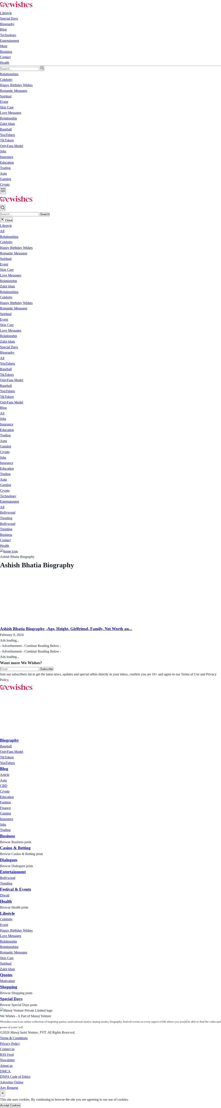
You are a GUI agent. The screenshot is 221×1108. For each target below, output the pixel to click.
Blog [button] (3, 29)
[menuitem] (6, 746)
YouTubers (7, 363)
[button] (6, 226)
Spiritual (5, 259)
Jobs (3, 419)
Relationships (9, 237)
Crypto (4, 452)
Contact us (7, 1049)
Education (7, 430)
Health (4, 62)
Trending (6, 518)
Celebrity (6, 242)
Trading (5, 435)
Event (4, 264)
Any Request (9, 1087)
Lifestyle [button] (6, 13)
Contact (5, 57)
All (2, 231)
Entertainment (9, 40)
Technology (8, 35)
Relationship (8, 281)
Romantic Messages (13, 253)
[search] (42, 68)
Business (6, 51)
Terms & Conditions (14, 1038)
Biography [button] (7, 24)
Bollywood (7, 512)
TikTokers (7, 375)
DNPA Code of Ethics (15, 1076)
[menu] (3, 190)
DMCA (5, 1071)
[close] (2, 1093)
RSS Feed (7, 1054)
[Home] (9, 551)
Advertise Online (11, 1082)
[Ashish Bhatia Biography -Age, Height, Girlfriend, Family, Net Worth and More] (45, 623)
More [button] (3, 46)
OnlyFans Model (11, 380)
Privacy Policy (10, 1043)
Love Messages (10, 275)
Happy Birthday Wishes (16, 248)
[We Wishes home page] (16, 690)
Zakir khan (7, 286)
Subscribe (46, 669)
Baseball (6, 369)
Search (44, 214)
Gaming (5, 446)
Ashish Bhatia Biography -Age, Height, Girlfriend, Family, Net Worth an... (66, 628)
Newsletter (7, 1060)
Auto (3, 441)
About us (6, 1065)
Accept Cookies (10, 1105)
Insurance (6, 424)
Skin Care (7, 270)
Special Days (9, 18)
